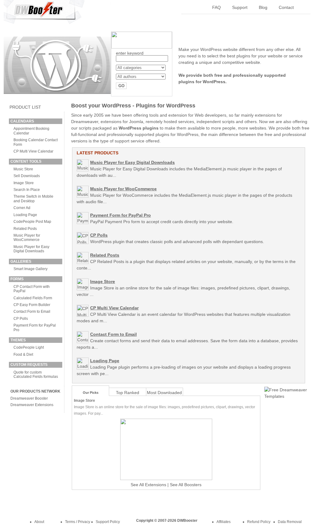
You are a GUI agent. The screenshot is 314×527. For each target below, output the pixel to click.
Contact (286, 7)
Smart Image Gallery (30, 269)
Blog (263, 7)
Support (239, 7)
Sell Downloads (26, 176)
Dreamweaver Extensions (31, 405)
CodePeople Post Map (32, 221)
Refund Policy (258, 522)
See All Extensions (148, 484)
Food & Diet (23, 354)
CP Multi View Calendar (33, 151)
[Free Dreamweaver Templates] (285, 396)
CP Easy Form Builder (31, 305)
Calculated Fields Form (32, 298)
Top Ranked (127, 392)
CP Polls (20, 318)
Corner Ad (21, 208)
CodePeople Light (28, 347)
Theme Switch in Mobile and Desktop (33, 198)
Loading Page (25, 215)
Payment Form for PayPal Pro (120, 215)
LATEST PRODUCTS (97, 152)
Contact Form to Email (31, 311)
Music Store (23, 169)
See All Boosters (185, 484)
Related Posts (25, 229)
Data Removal (290, 522)
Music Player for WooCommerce (26, 237)
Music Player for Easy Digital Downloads (31, 249)
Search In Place (26, 190)
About (39, 522)
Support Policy (108, 522)
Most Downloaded (164, 392)
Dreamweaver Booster (29, 398)
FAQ (216, 7)
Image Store (23, 183)
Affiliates (223, 522)
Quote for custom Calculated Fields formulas (35, 374)
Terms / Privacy (77, 522)
